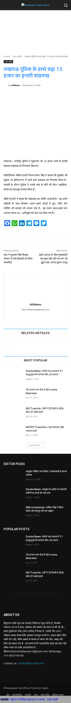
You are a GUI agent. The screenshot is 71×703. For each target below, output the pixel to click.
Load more (34, 445)
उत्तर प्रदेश (17, 56)
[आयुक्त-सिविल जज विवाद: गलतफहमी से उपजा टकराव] (13, 476)
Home (7, 56)
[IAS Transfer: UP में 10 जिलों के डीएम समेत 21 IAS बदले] (13, 413)
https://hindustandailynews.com (35, 309)
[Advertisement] (35, 30)
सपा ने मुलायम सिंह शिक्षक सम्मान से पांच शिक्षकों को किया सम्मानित (18, 258)
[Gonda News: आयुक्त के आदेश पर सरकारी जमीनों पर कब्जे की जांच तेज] (13, 494)
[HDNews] (6, 85)
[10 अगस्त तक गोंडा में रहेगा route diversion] (13, 394)
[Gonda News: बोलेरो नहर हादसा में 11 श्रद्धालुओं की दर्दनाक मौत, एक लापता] (13, 376)
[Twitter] (32, 315)
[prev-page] (6, 348)
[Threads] (38, 315)
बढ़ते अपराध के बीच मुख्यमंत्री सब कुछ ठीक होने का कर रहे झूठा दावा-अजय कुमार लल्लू (53, 258)
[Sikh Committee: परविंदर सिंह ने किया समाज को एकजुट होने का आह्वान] (13, 512)
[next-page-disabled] (11, 348)
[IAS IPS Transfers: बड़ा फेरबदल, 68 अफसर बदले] (13, 432)
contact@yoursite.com (31, 663)
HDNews (15, 85)
